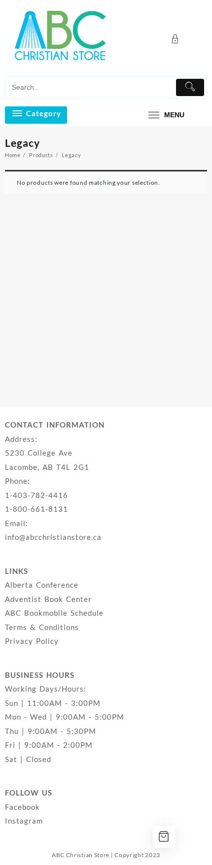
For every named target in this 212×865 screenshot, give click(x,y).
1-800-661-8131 (36, 508)
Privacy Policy (32, 640)
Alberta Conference (41, 584)
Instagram (24, 820)
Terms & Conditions (42, 627)
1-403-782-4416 (36, 495)
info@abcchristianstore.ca (53, 536)
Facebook (22, 806)
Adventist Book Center (48, 599)
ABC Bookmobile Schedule (54, 612)
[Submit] (190, 87)
